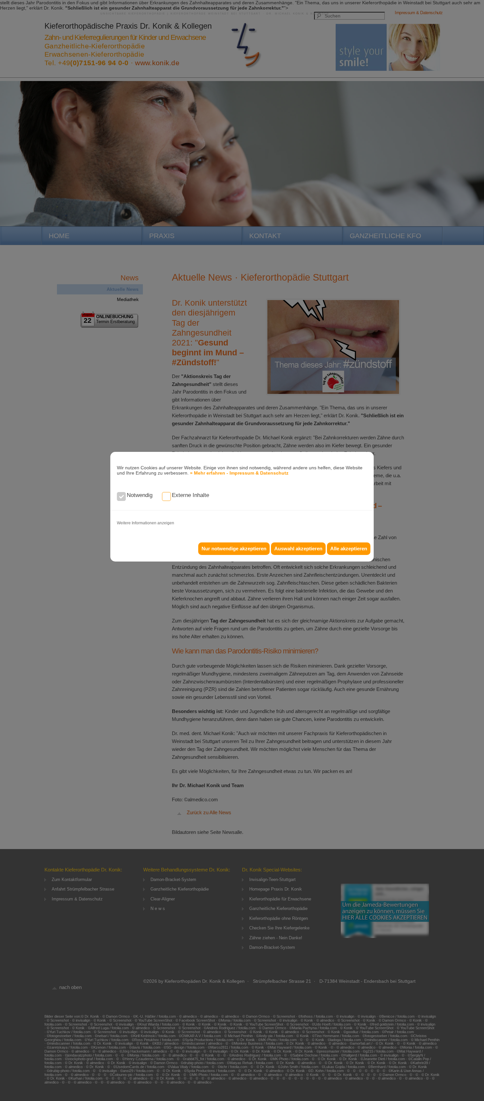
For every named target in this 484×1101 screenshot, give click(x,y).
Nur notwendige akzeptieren (234, 548)
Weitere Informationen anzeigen (145, 523)
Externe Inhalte (190, 495)
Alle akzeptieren (348, 548)
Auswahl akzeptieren (298, 548)
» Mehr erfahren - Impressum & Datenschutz (239, 473)
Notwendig (139, 495)
